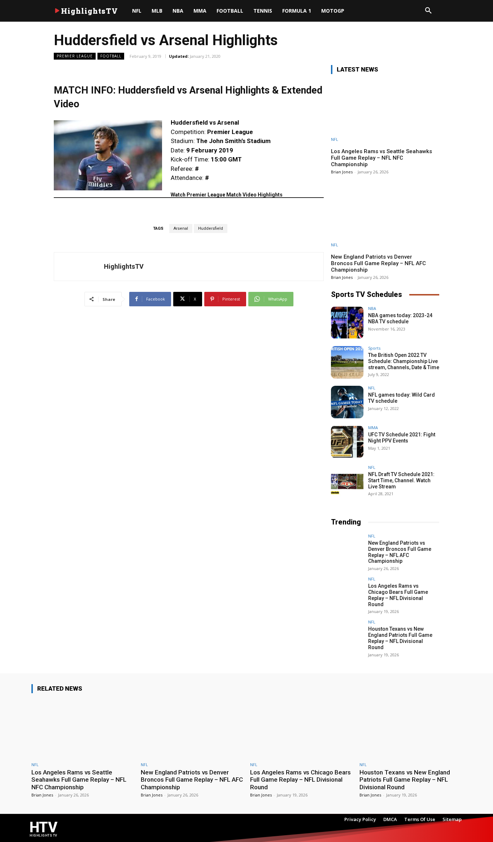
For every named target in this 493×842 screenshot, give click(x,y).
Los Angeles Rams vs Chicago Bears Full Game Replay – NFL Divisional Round (398, 595)
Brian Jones (342, 171)
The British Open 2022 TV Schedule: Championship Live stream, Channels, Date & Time (403, 361)
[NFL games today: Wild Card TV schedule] (347, 402)
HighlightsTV (124, 266)
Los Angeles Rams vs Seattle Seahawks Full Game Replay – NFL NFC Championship (381, 158)
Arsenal (181, 228)
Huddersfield (210, 228)
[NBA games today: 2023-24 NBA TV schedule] (347, 322)
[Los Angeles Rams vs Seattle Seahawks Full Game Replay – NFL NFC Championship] (385, 111)
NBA (372, 308)
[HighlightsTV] (79, 266)
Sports (374, 348)
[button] (428, 11)
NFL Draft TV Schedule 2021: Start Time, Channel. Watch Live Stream (401, 480)
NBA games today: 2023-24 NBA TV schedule (400, 318)
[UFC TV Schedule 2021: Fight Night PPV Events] (347, 442)
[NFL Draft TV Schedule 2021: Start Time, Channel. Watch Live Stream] (347, 481)
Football (110, 56)
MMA (373, 427)
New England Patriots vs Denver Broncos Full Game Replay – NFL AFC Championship (378, 263)
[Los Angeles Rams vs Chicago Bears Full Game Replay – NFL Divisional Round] (347, 593)
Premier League (75, 56)
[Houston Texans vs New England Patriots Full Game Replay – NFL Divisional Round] (347, 636)
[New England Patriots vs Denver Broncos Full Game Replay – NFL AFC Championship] (385, 216)
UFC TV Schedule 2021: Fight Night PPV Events (401, 438)
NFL (334, 139)
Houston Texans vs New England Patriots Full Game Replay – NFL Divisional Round (400, 638)
